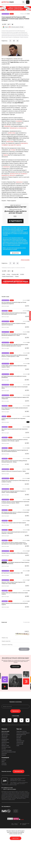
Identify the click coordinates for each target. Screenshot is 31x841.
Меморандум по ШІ (21, 734)
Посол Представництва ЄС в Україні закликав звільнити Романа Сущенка (15, 408)
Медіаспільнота (5, 13)
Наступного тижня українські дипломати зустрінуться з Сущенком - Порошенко (14, 532)
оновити (27, 631)
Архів (18, 745)
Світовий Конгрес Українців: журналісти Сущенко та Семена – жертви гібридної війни (14, 491)
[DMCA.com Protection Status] (10, 819)
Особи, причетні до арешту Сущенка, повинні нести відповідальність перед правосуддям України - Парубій (14, 543)
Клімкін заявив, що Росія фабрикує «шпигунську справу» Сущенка (15, 593)
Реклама (19, 737)
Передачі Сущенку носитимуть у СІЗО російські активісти (15, 553)
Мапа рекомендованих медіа (9, 752)
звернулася (19, 182)
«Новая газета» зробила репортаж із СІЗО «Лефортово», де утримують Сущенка (15, 481)
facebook (4, 760)
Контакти (19, 739)
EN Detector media (6, 747)
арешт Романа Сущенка (8, 276)
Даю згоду (15, 838)
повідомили (7, 126)
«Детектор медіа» (25, 260)
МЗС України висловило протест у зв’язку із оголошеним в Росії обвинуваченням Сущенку (15, 513)
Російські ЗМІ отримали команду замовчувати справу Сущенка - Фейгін (14, 366)
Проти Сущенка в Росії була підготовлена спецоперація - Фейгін (15, 387)
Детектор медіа (5, 731)
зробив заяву (11, 133)
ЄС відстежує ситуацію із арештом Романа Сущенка (14, 522)
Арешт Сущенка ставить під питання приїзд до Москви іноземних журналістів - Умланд (14, 461)
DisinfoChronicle (5, 742)
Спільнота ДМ (15, 666)
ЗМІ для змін (5, 736)
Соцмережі (5, 757)
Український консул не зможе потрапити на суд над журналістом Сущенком (13, 324)
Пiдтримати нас (18, 771)
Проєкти (4, 729)
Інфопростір (4, 310)
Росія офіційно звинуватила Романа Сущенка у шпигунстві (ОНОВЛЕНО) (15, 563)
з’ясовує (13, 150)
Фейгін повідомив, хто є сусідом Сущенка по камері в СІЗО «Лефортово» (15, 398)
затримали (19, 121)
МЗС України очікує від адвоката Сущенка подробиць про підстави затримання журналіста (15, 451)
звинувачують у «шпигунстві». (18, 128)
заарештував (9, 141)
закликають (6, 167)
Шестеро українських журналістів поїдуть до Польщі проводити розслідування (14, 303)
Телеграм (4, 763)
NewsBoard (4, 740)
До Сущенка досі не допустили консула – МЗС (12, 573)
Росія (9, 274)
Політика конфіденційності (23, 733)
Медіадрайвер (5, 739)
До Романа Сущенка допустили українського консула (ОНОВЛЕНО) (14, 377)
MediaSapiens (5, 733)
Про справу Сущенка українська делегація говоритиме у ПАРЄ (15, 429)
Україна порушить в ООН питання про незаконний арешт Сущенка (15, 604)
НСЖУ (22, 274)
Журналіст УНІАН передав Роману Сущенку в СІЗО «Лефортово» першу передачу (13, 583)
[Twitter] (13, 40)
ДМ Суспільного (5, 734)
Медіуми (4, 755)
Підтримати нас (20, 740)
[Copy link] (17, 40)
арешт (17, 276)
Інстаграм (4, 764)
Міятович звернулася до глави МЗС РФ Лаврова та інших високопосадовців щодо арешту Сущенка (15, 345)
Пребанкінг (4, 737)
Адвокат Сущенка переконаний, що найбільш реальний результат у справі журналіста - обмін (14, 356)
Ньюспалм (4, 753)
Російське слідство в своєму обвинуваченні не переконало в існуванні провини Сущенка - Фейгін (15, 502)
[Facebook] (10, 40)
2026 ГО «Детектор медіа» (9, 789)
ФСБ (4, 274)
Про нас (19, 729)
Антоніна (4, 416)
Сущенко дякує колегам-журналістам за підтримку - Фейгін (14, 419)
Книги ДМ (19, 736)
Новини (11, 13)
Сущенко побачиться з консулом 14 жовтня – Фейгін (14, 471)
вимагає (5, 155)
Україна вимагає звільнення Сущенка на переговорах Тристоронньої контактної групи (14, 313)
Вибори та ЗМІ (5, 745)
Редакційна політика (22, 731)
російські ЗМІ (15, 274)
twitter (3, 761)
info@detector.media (8, 787)
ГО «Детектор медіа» (7, 750)
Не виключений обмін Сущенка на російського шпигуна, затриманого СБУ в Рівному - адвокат (15, 440)
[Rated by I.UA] (21, 819)
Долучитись (15, 253)
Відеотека (4, 744)
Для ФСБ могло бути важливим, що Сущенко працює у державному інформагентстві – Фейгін (14, 334)
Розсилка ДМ (20, 744)
